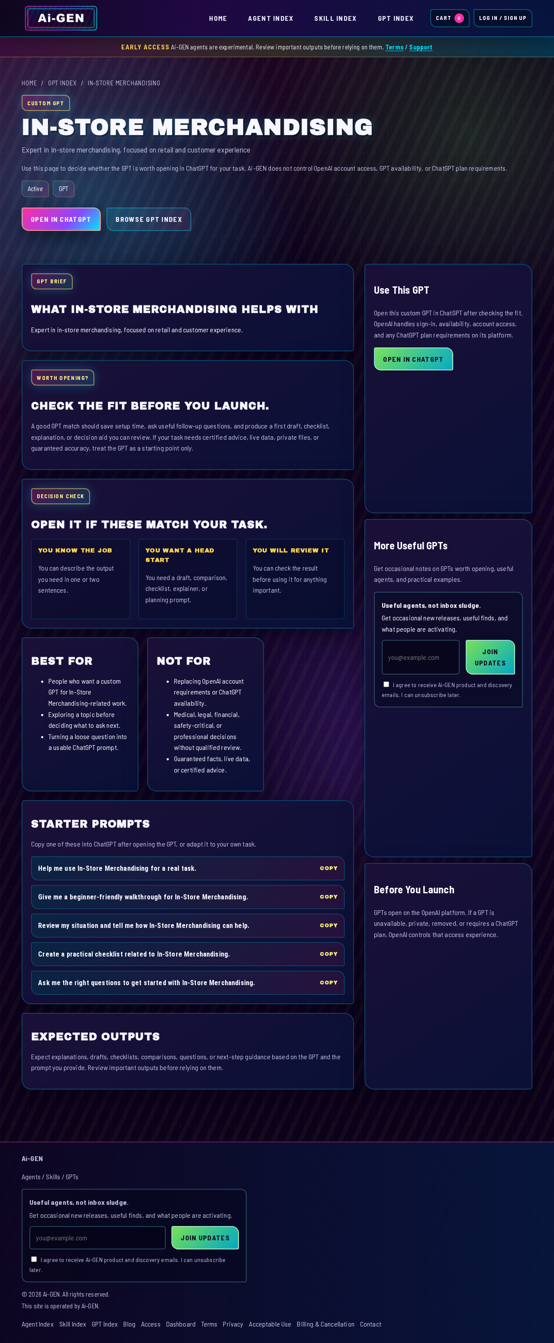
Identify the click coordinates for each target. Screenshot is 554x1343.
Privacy (233, 1324)
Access (151, 1324)
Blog (129, 1324)
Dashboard (181, 1324)
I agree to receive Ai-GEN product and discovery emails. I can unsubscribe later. (447, 689)
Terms (394, 47)
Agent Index (270, 18)
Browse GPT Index (149, 219)
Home (218, 18)
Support (420, 47)
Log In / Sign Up (503, 17)
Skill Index (335, 18)
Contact (370, 1324)
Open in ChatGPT (61, 219)
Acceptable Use (270, 1324)
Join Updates (490, 657)
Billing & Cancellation (325, 1324)
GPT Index (396, 18)
